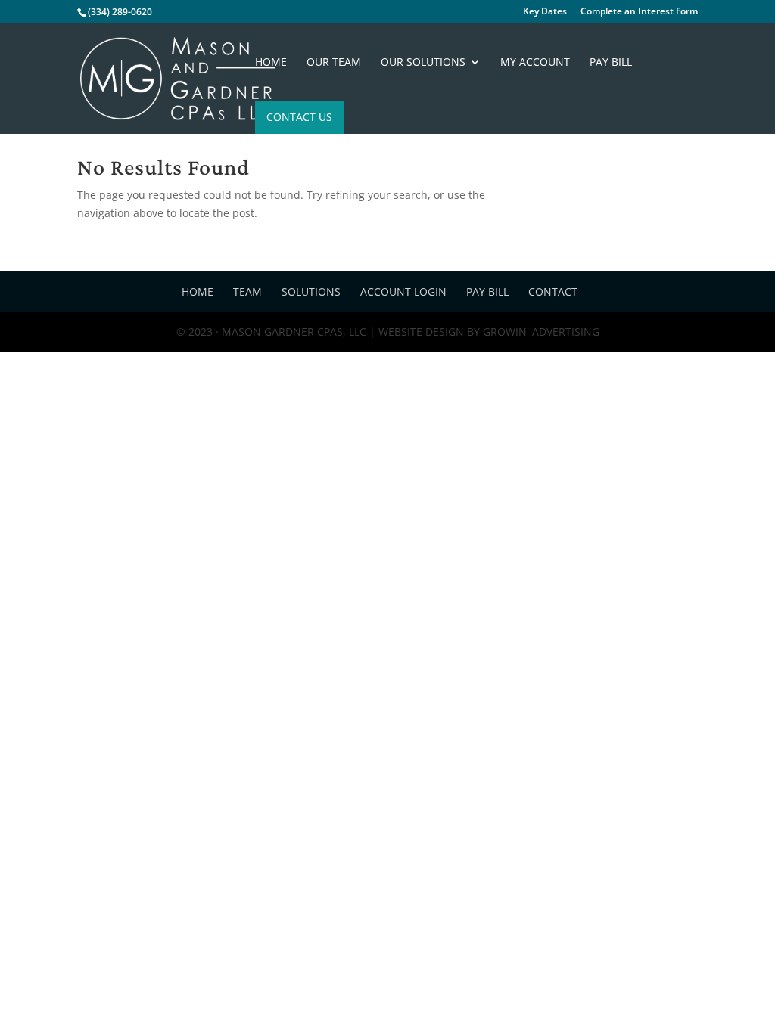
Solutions (311, 291)
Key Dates (545, 12)
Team (247, 291)
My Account (535, 63)
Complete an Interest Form (639, 12)
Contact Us (299, 117)
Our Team (334, 63)
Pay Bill (611, 63)
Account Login (403, 291)
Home (271, 63)
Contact (552, 291)
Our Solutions (423, 63)
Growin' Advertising (539, 331)
